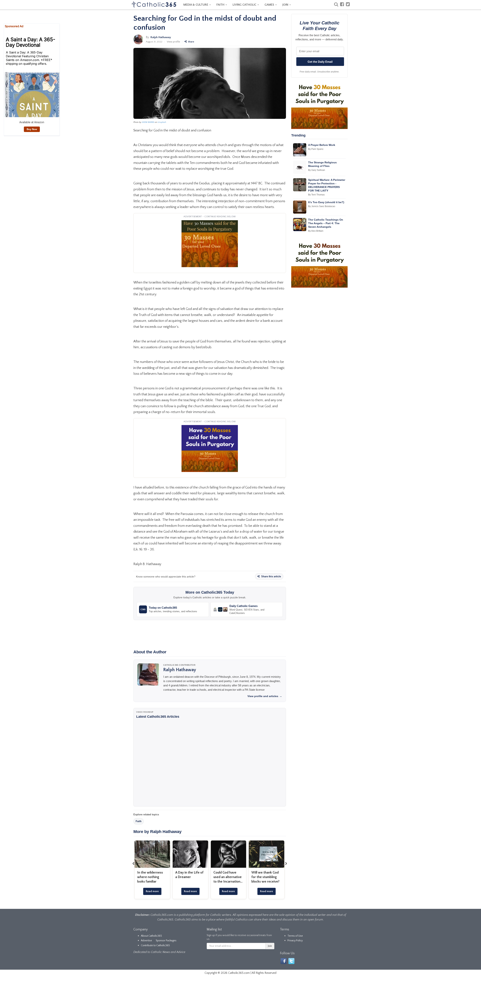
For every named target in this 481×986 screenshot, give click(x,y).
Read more (152, 891)
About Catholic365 (151, 935)
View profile (173, 41)
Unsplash (162, 122)
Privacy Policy (295, 940)
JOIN (285, 4)
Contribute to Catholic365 (155, 945)
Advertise (146, 940)
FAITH (220, 4)
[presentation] (133, 863)
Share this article (270, 576)
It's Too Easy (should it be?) (326, 202)
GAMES (270, 4)
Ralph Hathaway (161, 37)
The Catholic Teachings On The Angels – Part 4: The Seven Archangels (325, 223)
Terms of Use (295, 935)
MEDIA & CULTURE (196, 4)
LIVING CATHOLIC (245, 4)
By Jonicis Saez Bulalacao (321, 206)
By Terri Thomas (316, 194)
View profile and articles (264, 696)
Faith (138, 821)
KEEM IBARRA (148, 122)
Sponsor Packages (166, 940)
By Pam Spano (315, 149)
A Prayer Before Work (321, 144)
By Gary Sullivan (316, 170)
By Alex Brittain (315, 231)
